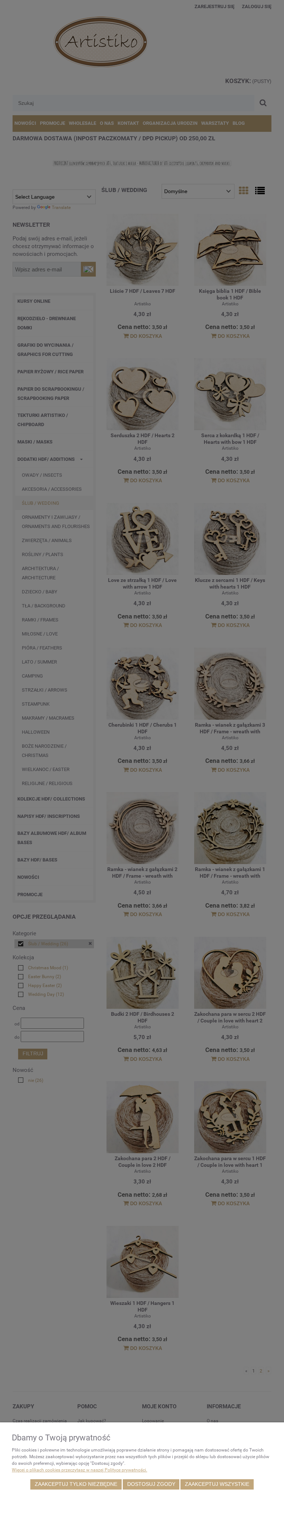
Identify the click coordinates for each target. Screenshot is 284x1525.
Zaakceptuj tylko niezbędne (76, 1484)
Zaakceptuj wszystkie (217, 1484)
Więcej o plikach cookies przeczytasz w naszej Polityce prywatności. (79, 1470)
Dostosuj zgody (151, 1484)
